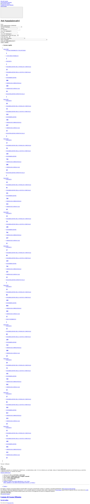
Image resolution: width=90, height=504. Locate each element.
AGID (86, 490)
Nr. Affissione (4, 29)
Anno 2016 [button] (5, 426)
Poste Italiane (59, 490)
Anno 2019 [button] (5, 324)
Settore (2, 39)
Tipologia (3, 26)
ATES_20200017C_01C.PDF (19, 482)
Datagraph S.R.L (10, 502)
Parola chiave (4, 38)
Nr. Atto (2, 32)
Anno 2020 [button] (5, 285)
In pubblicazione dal (5, 35)
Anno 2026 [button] (5, 49)
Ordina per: (3, 41)
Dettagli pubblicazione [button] (6, 472)
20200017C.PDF (16, 481)
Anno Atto (3, 34)
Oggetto (2, 28)
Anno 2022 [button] (5, 212)
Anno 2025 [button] (5, 99)
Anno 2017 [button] (5, 392)
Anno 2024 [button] (5, 138)
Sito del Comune (4, 1)
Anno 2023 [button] (5, 178)
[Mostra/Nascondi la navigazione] (12, 12)
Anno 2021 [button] (5, 246)
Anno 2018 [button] (5, 358)
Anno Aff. (3, 31)
